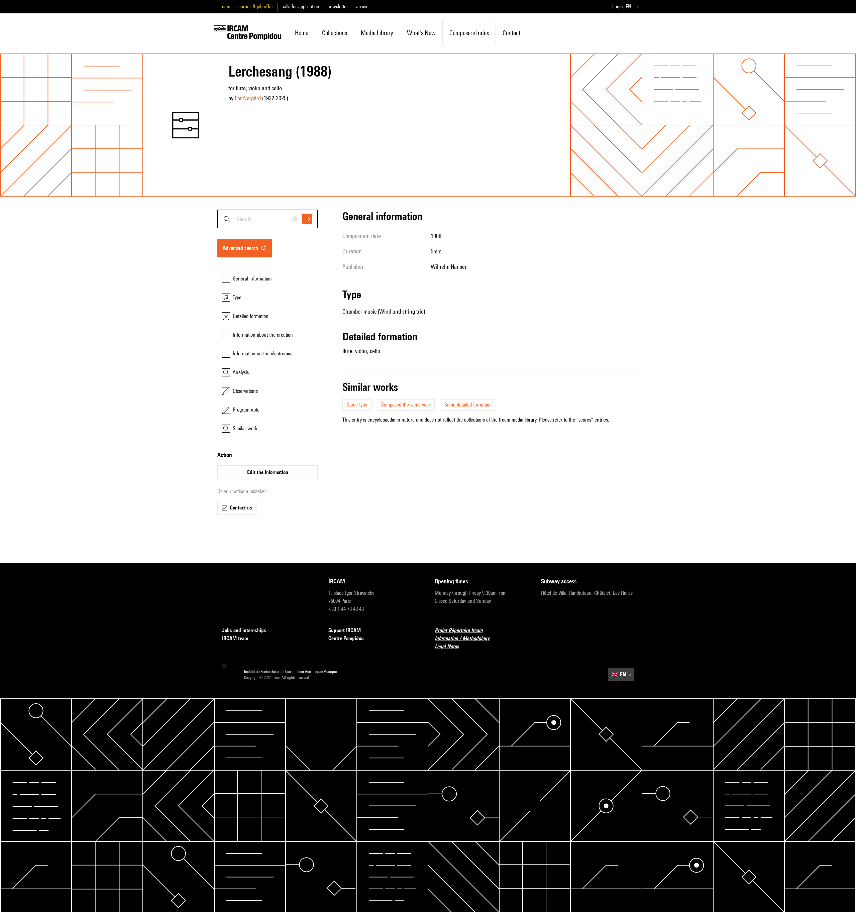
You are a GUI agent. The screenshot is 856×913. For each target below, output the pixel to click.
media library (377, 32)
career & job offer (255, 6)
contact (511, 32)
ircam (224, 6)
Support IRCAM (344, 630)
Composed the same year (405, 405)
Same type (357, 405)
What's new (421, 32)
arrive (361, 6)
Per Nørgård (248, 98)
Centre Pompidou (346, 638)
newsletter (337, 6)
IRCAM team (235, 638)
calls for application (300, 6)
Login (617, 6)
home (301, 32)
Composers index (469, 32)
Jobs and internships (244, 630)
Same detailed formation (468, 405)
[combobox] (267, 219)
